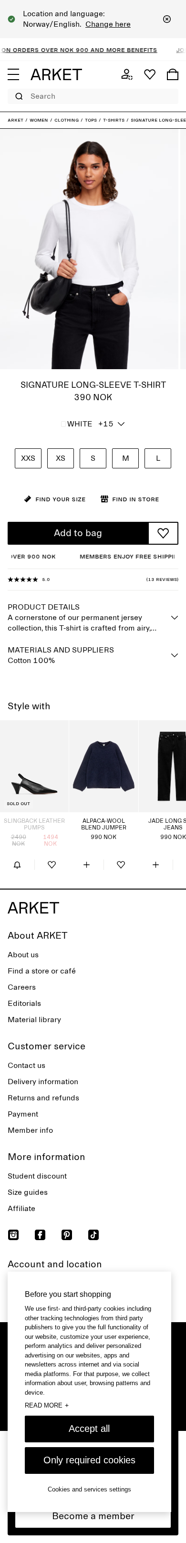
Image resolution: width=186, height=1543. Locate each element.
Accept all (89, 1428)
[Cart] (172, 74)
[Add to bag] (86, 864)
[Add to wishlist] (163, 533)
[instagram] (13, 1235)
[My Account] (127, 74)
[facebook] (40, 1235)
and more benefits (113, 49)
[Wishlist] (149, 74)
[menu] (13, 74)
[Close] (166, 19)
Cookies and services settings (89, 1489)
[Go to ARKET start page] (56, 74)
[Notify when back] (17, 864)
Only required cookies (89, 1460)
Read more (47, 1405)
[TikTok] (93, 1235)
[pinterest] (66, 1235)
